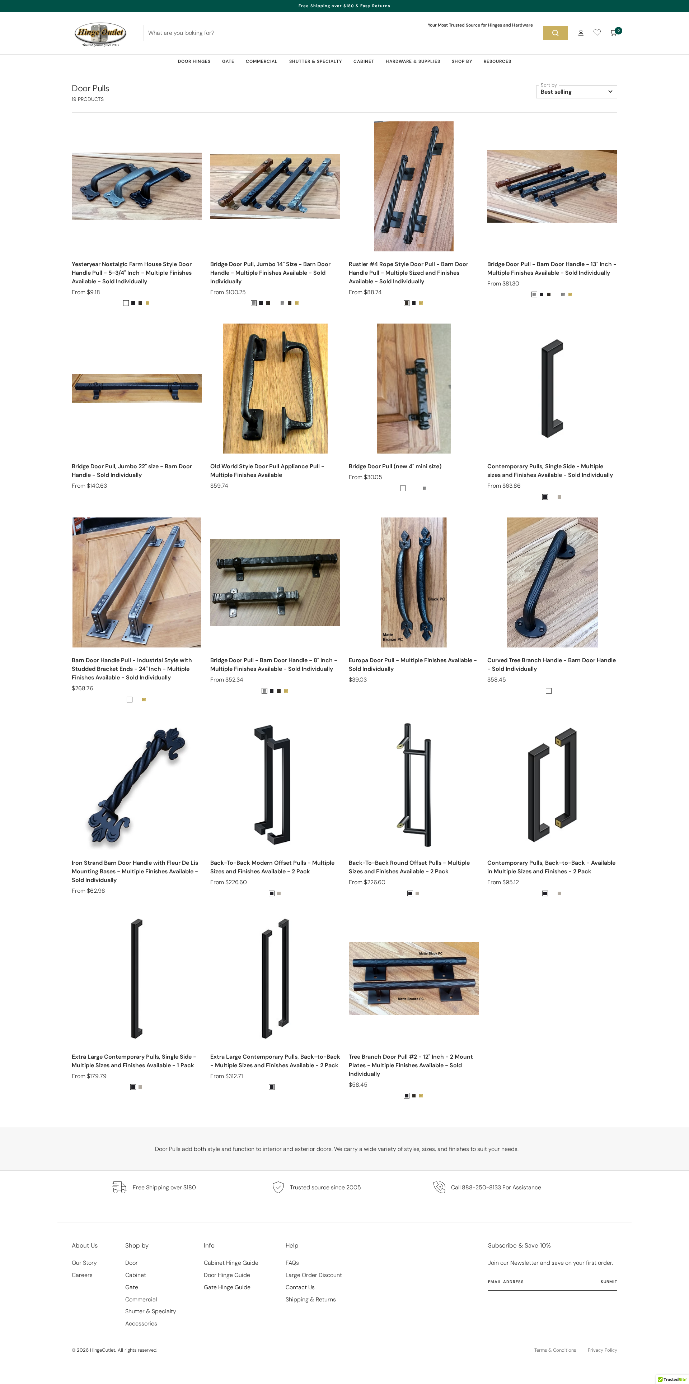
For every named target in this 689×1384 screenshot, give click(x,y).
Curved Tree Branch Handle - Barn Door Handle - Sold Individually (551, 664)
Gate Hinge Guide (227, 1287)
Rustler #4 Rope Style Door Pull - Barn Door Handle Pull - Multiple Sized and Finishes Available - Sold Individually (408, 272)
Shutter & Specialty (315, 61)
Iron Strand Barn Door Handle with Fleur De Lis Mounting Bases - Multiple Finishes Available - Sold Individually (135, 871)
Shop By (462, 61)
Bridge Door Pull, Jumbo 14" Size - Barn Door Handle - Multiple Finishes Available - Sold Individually (270, 272)
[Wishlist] (597, 34)
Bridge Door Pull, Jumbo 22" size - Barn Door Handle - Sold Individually (132, 471)
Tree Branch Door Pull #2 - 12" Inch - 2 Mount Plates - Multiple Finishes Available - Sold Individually (411, 1065)
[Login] (581, 33)
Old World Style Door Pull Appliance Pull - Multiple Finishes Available (267, 471)
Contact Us (300, 1287)
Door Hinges (194, 61)
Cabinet (363, 61)
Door (131, 1263)
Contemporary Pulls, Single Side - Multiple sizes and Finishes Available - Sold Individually (550, 471)
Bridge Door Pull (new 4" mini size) (395, 466)
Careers (82, 1275)
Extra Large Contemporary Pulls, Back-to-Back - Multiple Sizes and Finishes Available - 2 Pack (275, 1061)
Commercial (262, 61)
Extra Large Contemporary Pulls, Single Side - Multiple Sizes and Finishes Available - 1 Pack (134, 1061)
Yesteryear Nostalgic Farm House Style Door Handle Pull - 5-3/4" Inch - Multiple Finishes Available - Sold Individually (132, 272)
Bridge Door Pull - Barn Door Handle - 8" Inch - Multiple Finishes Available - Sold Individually (273, 664)
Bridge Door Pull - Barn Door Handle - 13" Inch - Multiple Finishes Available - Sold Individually (552, 268)
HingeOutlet (102, 1350)
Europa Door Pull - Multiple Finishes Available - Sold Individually (413, 664)
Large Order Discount (314, 1275)
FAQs (292, 1263)
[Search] (555, 33)
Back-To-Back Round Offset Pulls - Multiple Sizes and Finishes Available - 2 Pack (409, 867)
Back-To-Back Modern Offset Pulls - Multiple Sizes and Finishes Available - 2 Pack (272, 867)
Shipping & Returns (311, 1299)
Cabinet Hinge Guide (231, 1263)
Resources (497, 61)
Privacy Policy (602, 1350)
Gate (228, 61)
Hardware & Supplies (413, 61)
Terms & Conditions (555, 1350)
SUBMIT (609, 1281)
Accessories (141, 1323)
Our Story (84, 1263)
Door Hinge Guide (227, 1275)
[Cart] (613, 33)
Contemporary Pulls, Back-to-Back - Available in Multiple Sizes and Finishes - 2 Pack (551, 867)
